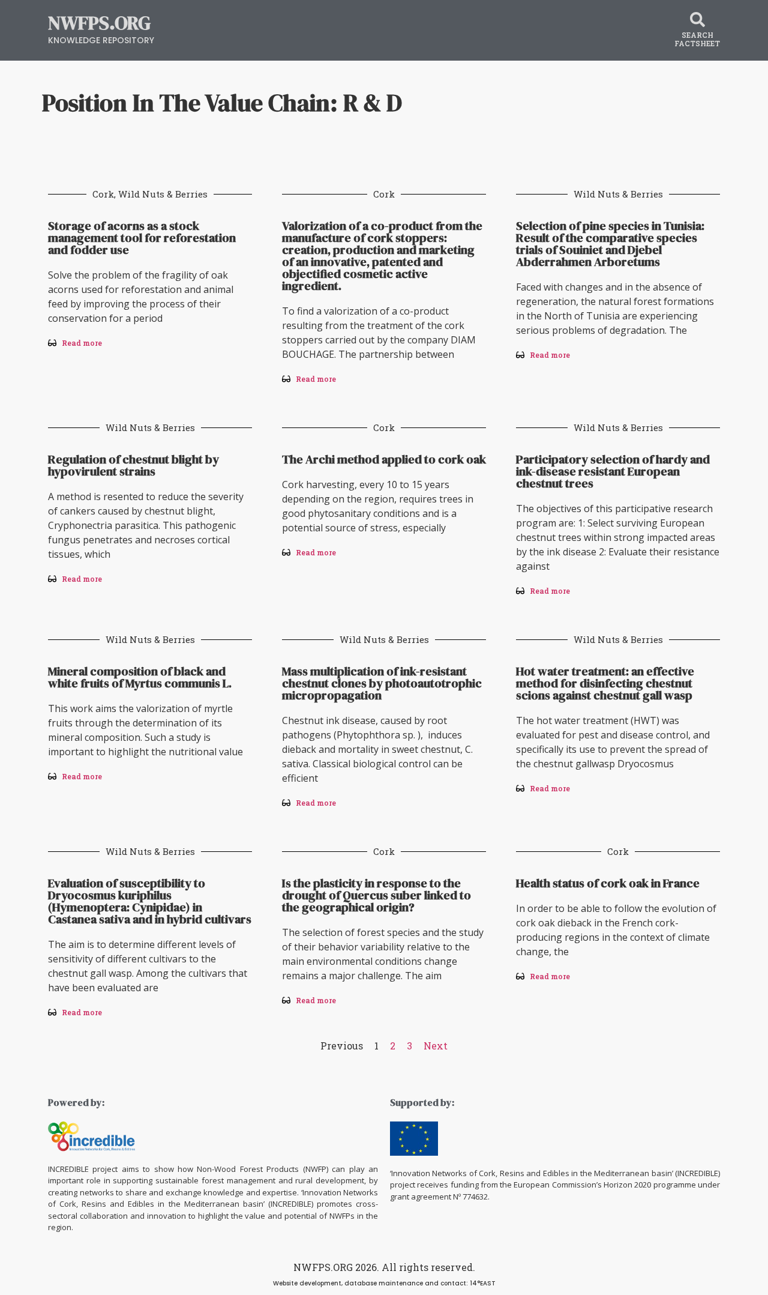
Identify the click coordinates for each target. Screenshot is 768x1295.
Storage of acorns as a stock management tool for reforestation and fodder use (142, 237)
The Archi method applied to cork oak (384, 459)
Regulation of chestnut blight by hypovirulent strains (133, 465)
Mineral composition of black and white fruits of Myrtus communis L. (140, 677)
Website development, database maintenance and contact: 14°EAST (384, 1283)
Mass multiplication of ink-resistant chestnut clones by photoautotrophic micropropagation (382, 683)
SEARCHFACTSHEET (697, 39)
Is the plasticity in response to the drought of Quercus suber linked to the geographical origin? (376, 895)
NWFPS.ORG (99, 23)
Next (436, 1045)
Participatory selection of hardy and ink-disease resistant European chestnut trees (613, 471)
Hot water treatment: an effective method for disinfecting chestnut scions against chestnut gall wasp (605, 683)
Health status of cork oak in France (608, 883)
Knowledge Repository (101, 40)
